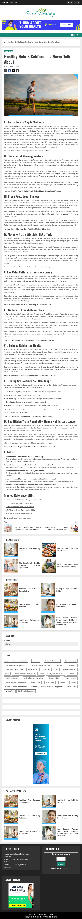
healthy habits (22, 518)
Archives (7, 640)
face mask (46, 669)
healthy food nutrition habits (33, 678)
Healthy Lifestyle (21, 42)
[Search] (77, 35)
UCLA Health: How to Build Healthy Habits (20, 510)
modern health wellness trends (16, 687)
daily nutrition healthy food (41, 665)
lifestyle (29, 518)
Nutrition (34, 687)
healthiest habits (40, 133)
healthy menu (35, 682)
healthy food (72, 674)
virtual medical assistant (26, 691)
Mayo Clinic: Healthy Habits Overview (19, 513)
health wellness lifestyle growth (24, 674)
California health (70, 661)
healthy (15, 518)
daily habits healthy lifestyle (15, 665)
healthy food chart (11, 678)
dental (59, 665)
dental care (72, 665)
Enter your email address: (61, 861)
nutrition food (9, 691)
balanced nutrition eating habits (16, 661)
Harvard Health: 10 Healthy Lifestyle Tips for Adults (24, 500)
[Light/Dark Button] (73, 35)
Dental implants (33, 669)
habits (10, 518)
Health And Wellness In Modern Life (11, 621)
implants (63, 682)
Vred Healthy (8, 42)
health (12, 131)
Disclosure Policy (42, 914)
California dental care (52, 661)
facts (56, 669)
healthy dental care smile (55, 674)
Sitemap (50, 914)
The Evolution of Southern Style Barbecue (49, 550)
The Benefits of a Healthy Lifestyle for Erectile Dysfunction (11, 566)
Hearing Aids (50, 682)
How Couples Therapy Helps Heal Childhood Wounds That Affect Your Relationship (48, 621)
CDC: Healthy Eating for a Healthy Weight (20, 503)
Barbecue (35, 661)
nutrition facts (71, 687)
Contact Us (32, 914)
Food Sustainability (69, 669)
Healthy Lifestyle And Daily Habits (11, 550)
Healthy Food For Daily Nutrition (11, 606)
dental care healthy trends (14, 669)
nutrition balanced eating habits (52, 687)
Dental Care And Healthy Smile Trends (48, 606)
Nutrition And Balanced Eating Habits (11, 590)
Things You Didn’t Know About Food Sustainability (49, 566)
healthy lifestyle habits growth (15, 682)
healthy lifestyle (70, 678)
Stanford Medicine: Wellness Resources (20, 507)
